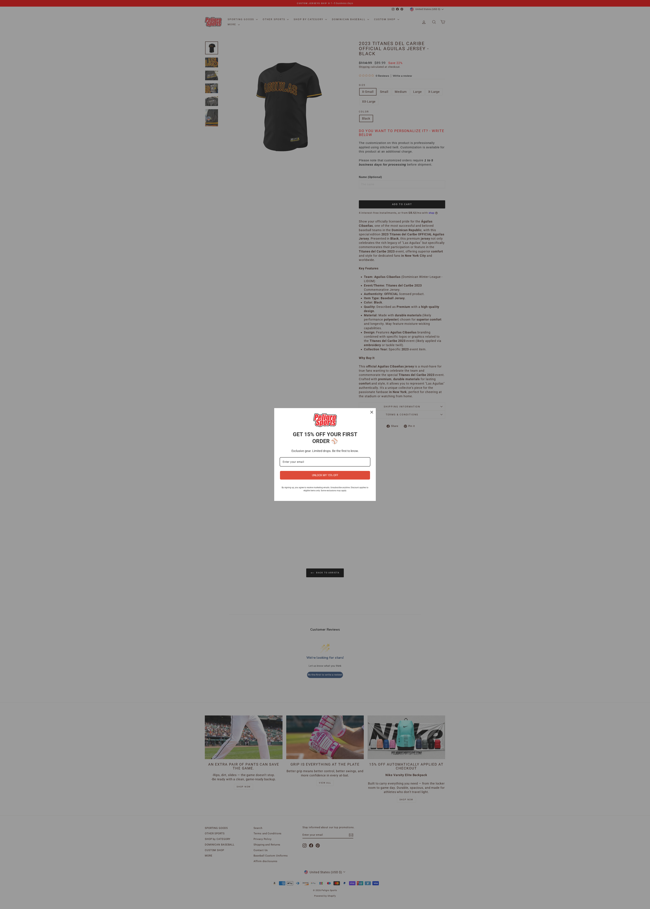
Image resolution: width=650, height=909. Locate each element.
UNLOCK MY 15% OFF (325, 475)
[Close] (372, 412)
